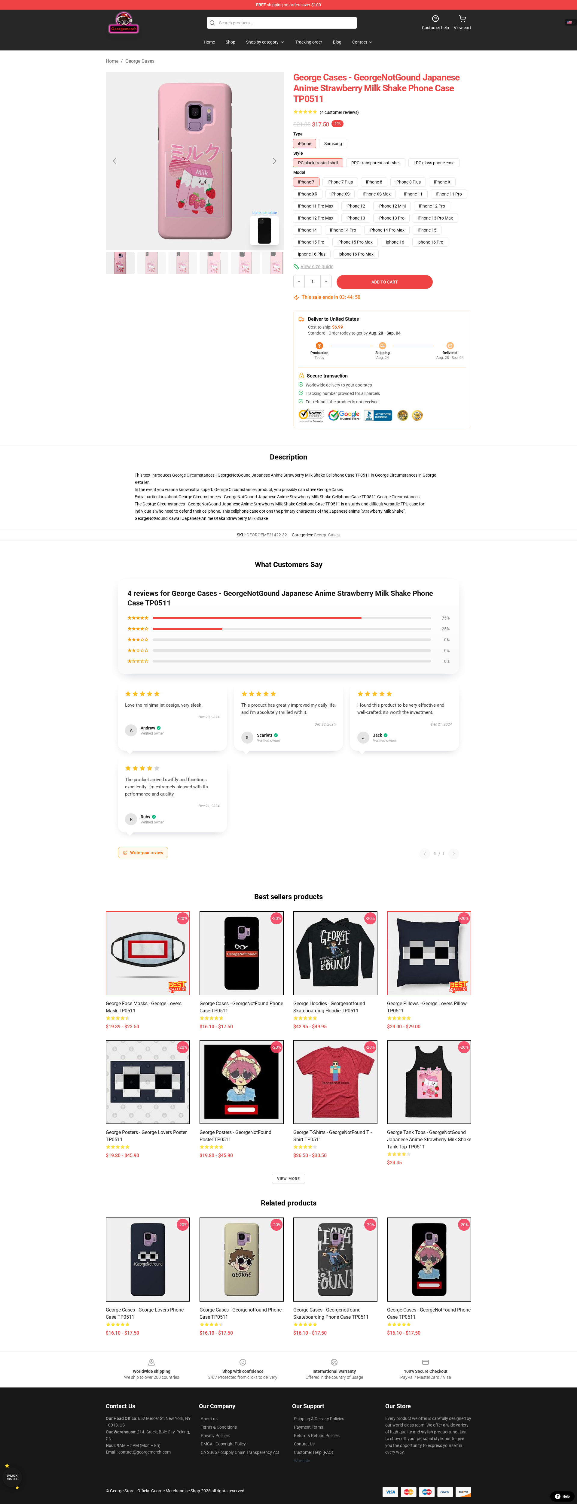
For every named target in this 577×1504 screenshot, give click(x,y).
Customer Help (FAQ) (313, 1452)
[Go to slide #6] (276, 263)
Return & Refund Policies (317, 1435)
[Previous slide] (115, 161)
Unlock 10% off (12, 1477)
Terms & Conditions (219, 1427)
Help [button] (566, 1496)
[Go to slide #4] (214, 263)
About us (209, 1418)
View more (288, 1179)
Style (298, 153)
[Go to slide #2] (151, 263)
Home (112, 61)
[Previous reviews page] (424, 853)
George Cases (139, 61)
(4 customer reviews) (339, 112)
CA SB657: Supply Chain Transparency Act (240, 1452)
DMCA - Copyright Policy (223, 1444)
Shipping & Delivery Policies (319, 1418)
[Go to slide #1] (120, 263)
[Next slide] (274, 161)
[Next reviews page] (453, 853)
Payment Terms (308, 1427)
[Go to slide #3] (182, 263)
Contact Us (304, 1444)
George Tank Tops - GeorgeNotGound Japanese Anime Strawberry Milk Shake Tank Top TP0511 (429, 1140)
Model (299, 172)
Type (298, 134)
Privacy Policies (215, 1435)
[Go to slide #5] (245, 263)
